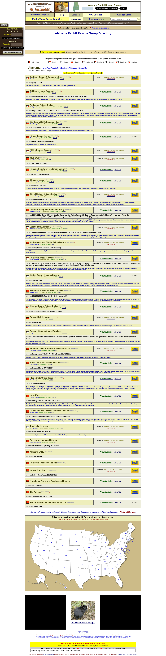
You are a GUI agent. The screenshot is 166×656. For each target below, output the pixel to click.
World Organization (48, 654)
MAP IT (62, 79)
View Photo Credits (131, 654)
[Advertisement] (83, 41)
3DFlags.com (121, 654)
